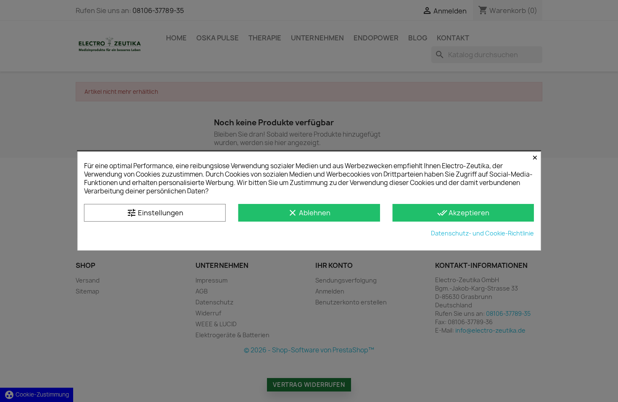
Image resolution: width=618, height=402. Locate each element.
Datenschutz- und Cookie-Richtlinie (482, 233)
